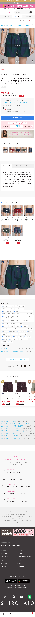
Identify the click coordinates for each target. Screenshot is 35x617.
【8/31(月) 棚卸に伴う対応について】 (17, 3)
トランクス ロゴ (7, 311)
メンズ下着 (21, 331)
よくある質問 (4, 563)
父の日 (5, 339)
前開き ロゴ (20, 308)
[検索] (30, 12)
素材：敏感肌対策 (14, 437)
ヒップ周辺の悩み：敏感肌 (16, 351)
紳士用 (5, 331)
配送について (4, 560)
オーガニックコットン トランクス (12, 323)
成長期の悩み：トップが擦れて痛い (18, 432)
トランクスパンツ (20, 329)
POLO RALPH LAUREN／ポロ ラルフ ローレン (21, 25)
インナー (25, 326)
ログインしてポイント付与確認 (20, 102)
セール (29, 20)
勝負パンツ (6, 334)
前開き (30, 331)
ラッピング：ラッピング (16, 438)
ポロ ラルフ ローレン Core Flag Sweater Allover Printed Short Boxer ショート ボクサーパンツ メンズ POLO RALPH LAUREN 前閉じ (17, 220)
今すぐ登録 (8, 102)
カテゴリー (7, 20)
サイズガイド (4, 553)
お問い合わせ (4, 566)
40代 (10, 341)
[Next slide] (32, 45)
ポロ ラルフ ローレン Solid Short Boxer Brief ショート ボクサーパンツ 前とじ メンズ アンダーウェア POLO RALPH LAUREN (28, 220)
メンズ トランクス (8, 306)
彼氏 (15, 336)
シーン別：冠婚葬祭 (15, 430)
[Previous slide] (2, 45)
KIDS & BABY (16, 545)
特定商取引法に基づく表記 (24, 557)
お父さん (28, 336)
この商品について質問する (17, 359)
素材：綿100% (14, 435)
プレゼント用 (7, 336)
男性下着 (12, 331)
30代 (4, 341)
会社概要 (20, 553)
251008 (5, 326)
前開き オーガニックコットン (23, 311)
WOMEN (3, 545)
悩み (24, 20)
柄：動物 (12, 433)
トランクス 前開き (8, 308)
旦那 (21, 336)
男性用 (30, 329)
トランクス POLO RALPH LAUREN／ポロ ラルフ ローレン (17, 321)
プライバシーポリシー (23, 560)
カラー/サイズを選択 (17, 117)
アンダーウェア (7, 329)
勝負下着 (15, 334)
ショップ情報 (21, 566)
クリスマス (24, 339)
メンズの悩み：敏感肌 (15, 426)
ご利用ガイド (4, 557)
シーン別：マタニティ (15, 428)
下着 (12, 326)
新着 (20, 20)
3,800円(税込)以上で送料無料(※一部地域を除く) (18, 1)
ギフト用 (23, 334)
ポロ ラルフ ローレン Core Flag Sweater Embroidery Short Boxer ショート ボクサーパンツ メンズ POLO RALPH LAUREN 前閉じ (6, 220)
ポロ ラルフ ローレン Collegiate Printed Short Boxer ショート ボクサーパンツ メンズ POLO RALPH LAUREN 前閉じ (6, 240)
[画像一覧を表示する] (2, 60)
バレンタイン (14, 339)
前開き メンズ (20, 306)
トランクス (13, 24)
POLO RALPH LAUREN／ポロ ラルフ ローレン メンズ (17, 313)
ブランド (14, 20)
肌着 (18, 326)
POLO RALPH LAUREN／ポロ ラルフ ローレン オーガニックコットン (17, 317)
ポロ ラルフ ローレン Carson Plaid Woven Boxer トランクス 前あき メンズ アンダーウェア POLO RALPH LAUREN (17, 240)
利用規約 (20, 563)
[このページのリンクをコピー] (29, 366)
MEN (7, 24)
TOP (2, 24)
